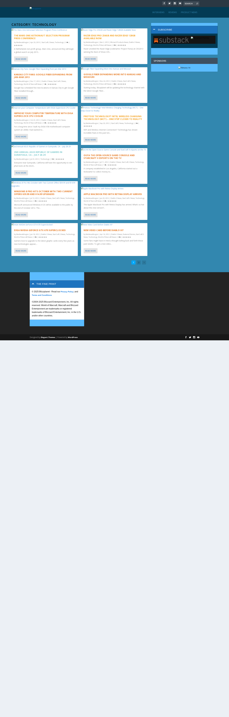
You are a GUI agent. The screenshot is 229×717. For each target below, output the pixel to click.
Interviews (158, 12)
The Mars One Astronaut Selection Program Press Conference (42, 37)
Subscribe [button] (165, 29)
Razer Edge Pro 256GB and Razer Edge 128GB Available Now (109, 37)
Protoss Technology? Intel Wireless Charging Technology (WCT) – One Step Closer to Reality (113, 118)
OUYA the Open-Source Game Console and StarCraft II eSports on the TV (109, 157)
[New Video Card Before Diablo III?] (114, 224)
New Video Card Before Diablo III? (104, 230)
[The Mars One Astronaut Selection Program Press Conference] (44, 30)
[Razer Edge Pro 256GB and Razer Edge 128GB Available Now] (114, 30)
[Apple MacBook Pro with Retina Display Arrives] (114, 188)
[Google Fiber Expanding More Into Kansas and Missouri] (114, 68)
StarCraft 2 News (48, 42)
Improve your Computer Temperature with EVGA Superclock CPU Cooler (43, 115)
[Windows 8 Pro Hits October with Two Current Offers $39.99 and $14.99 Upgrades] (44, 184)
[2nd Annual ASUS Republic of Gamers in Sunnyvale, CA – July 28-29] (44, 146)
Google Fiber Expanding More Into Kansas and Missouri (112, 76)
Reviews (172, 12)
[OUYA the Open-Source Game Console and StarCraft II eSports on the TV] (114, 149)
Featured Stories (129, 234)
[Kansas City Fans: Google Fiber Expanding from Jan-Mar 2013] (44, 69)
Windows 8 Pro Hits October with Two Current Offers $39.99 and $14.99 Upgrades (43, 193)
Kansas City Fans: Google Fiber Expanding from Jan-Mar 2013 (43, 76)
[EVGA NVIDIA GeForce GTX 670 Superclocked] (44, 224)
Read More (21, 59)
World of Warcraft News (33, 84)
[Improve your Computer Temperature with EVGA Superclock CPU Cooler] (44, 107)
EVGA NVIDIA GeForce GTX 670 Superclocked (40, 230)
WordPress (73, 337)
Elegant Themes (48, 337)
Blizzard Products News (119, 42)
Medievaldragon (22, 42)
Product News (189, 12)
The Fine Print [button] (46, 284)
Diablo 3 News (47, 81)
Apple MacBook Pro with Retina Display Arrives (113, 194)
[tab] (184, 30)
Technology (59, 42)
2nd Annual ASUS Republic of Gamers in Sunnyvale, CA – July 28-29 (38, 153)
